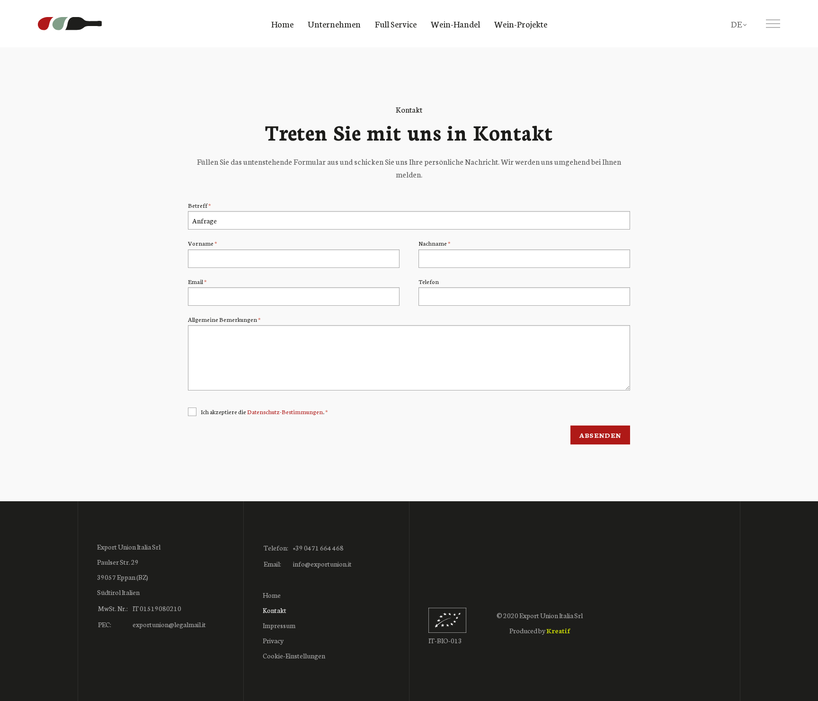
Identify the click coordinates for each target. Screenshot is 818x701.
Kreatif (558, 630)
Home (282, 24)
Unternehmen (334, 24)
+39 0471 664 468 (318, 547)
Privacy (273, 640)
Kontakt (274, 610)
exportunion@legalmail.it (169, 624)
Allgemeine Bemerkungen (222, 319)
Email (195, 281)
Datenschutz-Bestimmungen (285, 412)
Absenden (600, 435)
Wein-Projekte (520, 24)
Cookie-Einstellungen (294, 655)
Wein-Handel (455, 24)
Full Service (396, 24)
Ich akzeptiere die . (263, 412)
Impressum (279, 625)
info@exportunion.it (322, 563)
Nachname (432, 243)
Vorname (200, 243)
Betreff (197, 205)
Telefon (428, 281)
